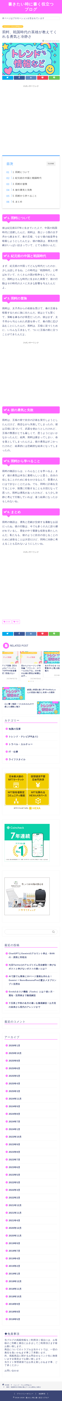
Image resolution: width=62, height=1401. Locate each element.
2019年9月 (14, 1243)
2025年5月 (14, 1076)
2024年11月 (15, 1098)
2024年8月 (14, 1114)
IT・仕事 (13, 751)
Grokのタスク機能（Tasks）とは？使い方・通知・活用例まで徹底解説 (32, 994)
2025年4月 (14, 1083)
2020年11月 (15, 1235)
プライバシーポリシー (25, 1394)
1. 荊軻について (21, 172)
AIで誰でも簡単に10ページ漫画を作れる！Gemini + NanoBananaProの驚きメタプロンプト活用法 (32, 980)
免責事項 (42, 1394)
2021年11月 (15, 1212)
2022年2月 (14, 1197)
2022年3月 (14, 1190)
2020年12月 (15, 1228)
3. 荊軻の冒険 (20, 183)
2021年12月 (15, 1205)
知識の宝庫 (15, 729)
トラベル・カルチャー (21, 744)
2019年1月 (14, 1273)
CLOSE (51, 163)
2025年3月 (14, 1091)
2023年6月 (14, 1167)
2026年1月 (14, 1045)
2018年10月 (15, 1296)
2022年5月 (14, 1182)
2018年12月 (15, 1281)
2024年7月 (14, 1121)
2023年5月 (14, 1174)
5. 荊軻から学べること (25, 195)
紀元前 (7, 622)
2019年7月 (14, 1251)
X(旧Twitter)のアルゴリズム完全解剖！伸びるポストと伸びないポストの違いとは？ (32, 967)
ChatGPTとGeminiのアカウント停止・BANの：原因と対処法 (32, 955)
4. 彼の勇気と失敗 (22, 189)
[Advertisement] (31, 118)
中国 (17, 622)
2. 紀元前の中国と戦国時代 (27, 177)
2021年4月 (14, 1220)
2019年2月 (14, 1266)
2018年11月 (15, 1289)
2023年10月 (15, 1136)
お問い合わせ (12, 1370)
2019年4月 (14, 1258)
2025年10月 (15, 1053)
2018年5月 (14, 1319)
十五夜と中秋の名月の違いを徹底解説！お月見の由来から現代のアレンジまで (32, 1005)
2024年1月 (14, 1129)
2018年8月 (14, 1311)
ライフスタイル (17, 759)
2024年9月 (14, 1106)
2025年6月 (14, 1068)
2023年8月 (14, 1152)
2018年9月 (14, 1304)
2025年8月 (14, 1060)
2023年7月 (14, 1159)
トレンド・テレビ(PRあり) (13, 26)
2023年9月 (14, 1144)
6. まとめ (17, 201)
